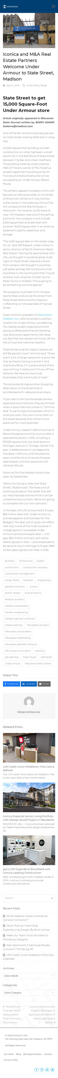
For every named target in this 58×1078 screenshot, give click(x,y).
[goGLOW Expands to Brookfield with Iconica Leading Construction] (29, 850)
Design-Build (12, 580)
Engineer (28, 580)
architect (10, 561)
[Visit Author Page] (29, 701)
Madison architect (15, 599)
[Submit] (52, 898)
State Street (29, 657)
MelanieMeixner (29, 712)
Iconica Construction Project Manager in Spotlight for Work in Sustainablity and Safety (42, 1014)
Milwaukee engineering (17, 638)
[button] (53, 6)
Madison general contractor (20, 618)
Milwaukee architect (38, 625)
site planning (11, 657)
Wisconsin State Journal (38, 663)
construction (11, 567)
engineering (44, 580)
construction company (35, 567)
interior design (12, 593)
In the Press (32, 85)
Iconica (33, 586)
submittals (46, 657)
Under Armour (12, 663)
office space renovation (18, 650)
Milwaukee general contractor (21, 644)
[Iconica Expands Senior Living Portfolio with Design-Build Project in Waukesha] (29, 797)
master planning (13, 625)
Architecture (26, 561)
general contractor (15, 586)
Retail (43, 85)
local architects (33, 593)
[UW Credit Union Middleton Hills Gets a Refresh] (29, 747)
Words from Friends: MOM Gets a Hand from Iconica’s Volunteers (12, 1014)
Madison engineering (16, 612)
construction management (19, 573)
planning (39, 650)
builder (40, 561)
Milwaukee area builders (18, 631)
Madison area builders (17, 606)
